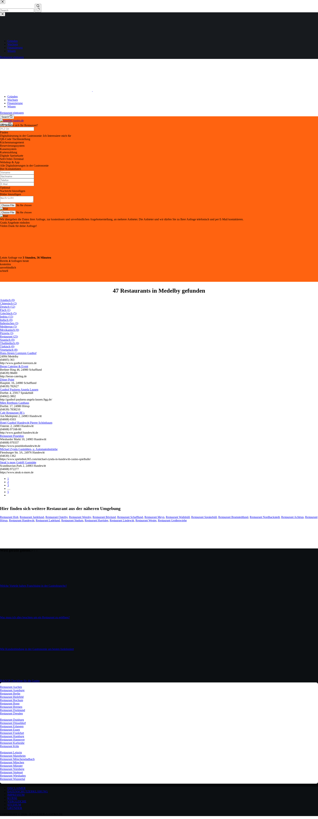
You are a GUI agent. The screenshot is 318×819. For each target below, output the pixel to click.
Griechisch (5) (8, 313)
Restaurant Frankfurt (12, 733)
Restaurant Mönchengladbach (17, 759)
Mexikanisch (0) (9, 329)
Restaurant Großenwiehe (172, 520)
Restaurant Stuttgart (11, 772)
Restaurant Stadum (72, 520)
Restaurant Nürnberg (12, 769)
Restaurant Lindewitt (122, 520)
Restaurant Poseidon (12, 435)
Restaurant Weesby (80, 517)
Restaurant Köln (9, 746)
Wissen (11, 106)
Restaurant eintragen (12, 112)
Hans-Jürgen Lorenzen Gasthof (18, 353)
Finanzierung (15, 103)
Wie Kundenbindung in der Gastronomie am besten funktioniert (37, 649)
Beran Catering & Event (14, 366)
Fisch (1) (5, 310)
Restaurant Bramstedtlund (233, 517)
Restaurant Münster (11, 765)
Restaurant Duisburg (12, 719)
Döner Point (7, 379)
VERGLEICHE (16, 801)
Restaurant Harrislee (96, 520)
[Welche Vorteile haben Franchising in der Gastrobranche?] (14, 582)
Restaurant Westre (145, 520)
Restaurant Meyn (154, 517)
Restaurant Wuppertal (12, 779)
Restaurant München (12, 762)
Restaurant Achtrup (292, 517)
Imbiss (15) (6, 316)
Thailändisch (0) (9, 343)
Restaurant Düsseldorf (13, 723)
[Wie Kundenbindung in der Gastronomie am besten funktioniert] (14, 645)
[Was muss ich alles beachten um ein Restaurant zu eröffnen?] (14, 614)
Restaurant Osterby (56, 517)
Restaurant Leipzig (11, 752)
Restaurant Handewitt (21, 520)
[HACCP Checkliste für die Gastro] (14, 677)
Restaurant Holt (9, 517)
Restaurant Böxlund (104, 517)
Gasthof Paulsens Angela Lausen (19, 389)
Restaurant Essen (10, 729)
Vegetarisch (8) (8, 349)
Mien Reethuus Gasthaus (14, 402)
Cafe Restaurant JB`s (12, 412)
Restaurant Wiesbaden (13, 775)
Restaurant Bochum (11, 700)
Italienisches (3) (9, 323)
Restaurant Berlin (10, 693)
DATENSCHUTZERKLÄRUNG (27, 791)
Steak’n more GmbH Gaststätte (18, 462)
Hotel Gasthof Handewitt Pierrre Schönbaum (26, 422)
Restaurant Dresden (11, 713)
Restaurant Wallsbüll (178, 517)
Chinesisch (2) (8, 303)
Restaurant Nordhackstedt (265, 517)
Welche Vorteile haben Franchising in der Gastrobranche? (33, 585)
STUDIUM (14, 804)
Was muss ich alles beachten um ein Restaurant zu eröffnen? (35, 617)
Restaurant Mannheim (13, 755)
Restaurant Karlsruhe (12, 742)
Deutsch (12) (7, 306)
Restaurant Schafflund (130, 517)
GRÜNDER (14, 808)
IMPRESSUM (15, 794)
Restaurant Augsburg (12, 690)
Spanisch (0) (7, 339)
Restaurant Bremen (11, 706)
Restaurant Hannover (12, 739)
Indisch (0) (6, 320)
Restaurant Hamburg (12, 736)
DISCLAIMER (16, 788)
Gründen (12, 96)
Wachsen (12, 99)
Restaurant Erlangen (12, 726)
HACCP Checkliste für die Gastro (20, 680)
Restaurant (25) (9, 336)
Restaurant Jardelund (32, 517)
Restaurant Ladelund (48, 520)
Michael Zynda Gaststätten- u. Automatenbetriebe (29, 449)
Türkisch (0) (7, 346)
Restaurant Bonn (10, 703)
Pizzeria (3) (6, 333)
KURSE (12, 798)
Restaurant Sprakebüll (204, 517)
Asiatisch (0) (7, 300)
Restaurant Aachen (11, 687)
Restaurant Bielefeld (12, 696)
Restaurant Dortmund (12, 710)
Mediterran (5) (8, 326)
